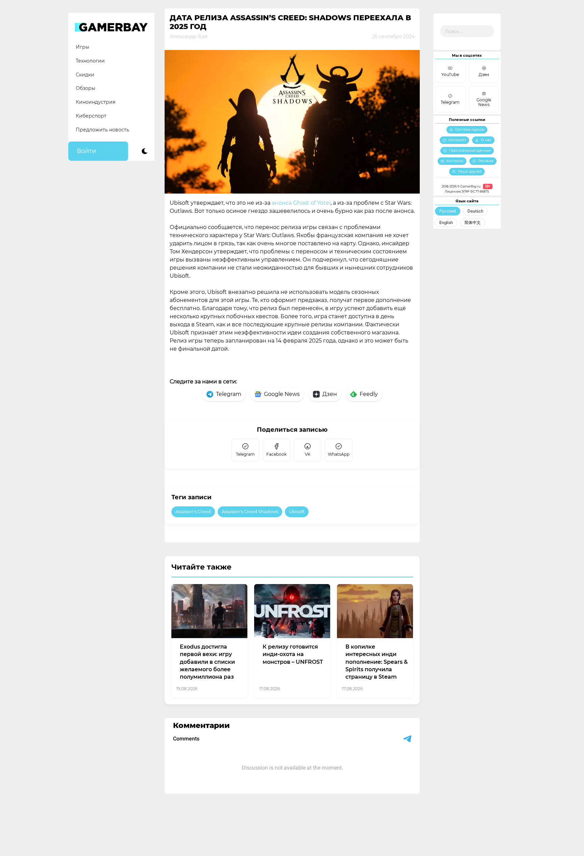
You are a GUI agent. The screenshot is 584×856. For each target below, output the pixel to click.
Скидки (85, 75)
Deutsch (475, 210)
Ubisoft (297, 511)
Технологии (90, 61)
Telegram (228, 394)
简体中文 (472, 222)
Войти (86, 151)
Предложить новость (102, 130)
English (446, 222)
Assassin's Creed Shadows (250, 511)
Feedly (369, 394)
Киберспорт (91, 116)
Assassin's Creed (193, 511)
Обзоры (85, 88)
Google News (282, 394)
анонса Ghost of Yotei (301, 203)
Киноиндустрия (95, 102)
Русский (447, 210)
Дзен (329, 394)
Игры (82, 47)
